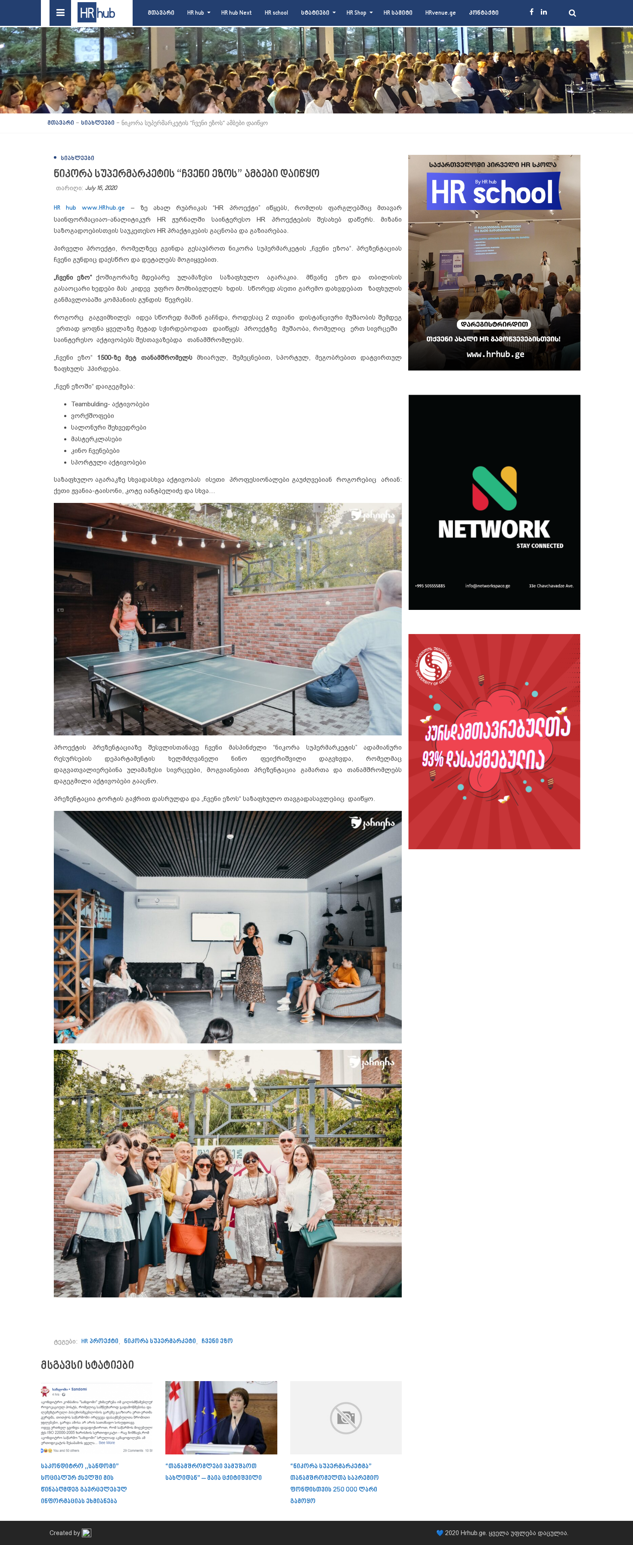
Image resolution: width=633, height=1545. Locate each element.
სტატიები (315, 13)
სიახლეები (77, 158)
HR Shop (356, 13)
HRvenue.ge (440, 13)
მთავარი (161, 13)
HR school (276, 13)
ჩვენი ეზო (217, 1342)
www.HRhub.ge (103, 208)
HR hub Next (236, 13)
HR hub (195, 13)
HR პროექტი (99, 1342)
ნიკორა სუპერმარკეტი (160, 1342)
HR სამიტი (398, 13)
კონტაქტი (484, 13)
